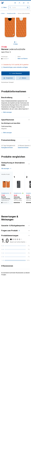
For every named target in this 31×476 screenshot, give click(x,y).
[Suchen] (10, 7)
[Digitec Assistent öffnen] (23, 2)
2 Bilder (15, 44)
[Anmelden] (19, 2)
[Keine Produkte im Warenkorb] (28, 2)
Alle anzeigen (5, 168)
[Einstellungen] (15, 2)
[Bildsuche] (28, 7)
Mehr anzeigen (7, 112)
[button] (15, 65)
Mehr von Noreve (23, 57)
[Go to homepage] (2, 3)
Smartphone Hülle (11, 13)
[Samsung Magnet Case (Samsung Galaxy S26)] (18, 188)
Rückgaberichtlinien (7, 147)
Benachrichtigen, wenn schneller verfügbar (15, 67)
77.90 (4, 47)
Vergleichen (9, 78)
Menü (5, 7)
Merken (24, 78)
